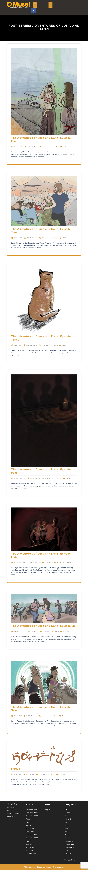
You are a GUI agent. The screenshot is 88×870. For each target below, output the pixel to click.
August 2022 (30, 819)
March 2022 (30, 832)
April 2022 (30, 829)
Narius (15, 769)
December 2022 (32, 813)
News (67, 838)
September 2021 (32, 838)
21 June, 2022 (18, 774)
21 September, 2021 (20, 478)
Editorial (68, 819)
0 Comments (46, 147)
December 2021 (32, 835)
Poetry (67, 851)
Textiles (67, 857)
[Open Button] (35, 5)
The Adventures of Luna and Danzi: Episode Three (41, 338)
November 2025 (32, 810)
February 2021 (31, 854)
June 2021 (29, 841)
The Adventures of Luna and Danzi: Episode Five (41, 555)
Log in (47, 810)
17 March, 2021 (18, 147)
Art (66, 810)
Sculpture (68, 854)
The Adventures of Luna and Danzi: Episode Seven (41, 708)
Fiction (57, 147)
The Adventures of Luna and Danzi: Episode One (41, 139)
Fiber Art (68, 822)
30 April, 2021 (18, 238)
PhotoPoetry (69, 847)
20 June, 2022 (18, 716)
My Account (11, 817)
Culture (67, 816)
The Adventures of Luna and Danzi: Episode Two (41, 230)
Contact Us (11, 807)
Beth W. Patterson (32, 147)
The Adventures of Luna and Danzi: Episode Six (43, 626)
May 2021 (29, 844)
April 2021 (30, 847)
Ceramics (68, 813)
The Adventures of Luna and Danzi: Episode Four (41, 471)
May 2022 (29, 825)
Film (66, 829)
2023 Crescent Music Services (37, 867)
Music (53, 774)
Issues (67, 832)
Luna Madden (30, 774)
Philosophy (69, 841)
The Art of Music (70, 860)
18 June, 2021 (18, 345)
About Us (10, 810)
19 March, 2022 (18, 631)
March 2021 (30, 851)
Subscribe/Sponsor (14, 814)
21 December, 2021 (20, 562)
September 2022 (32, 816)
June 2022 (29, 822)
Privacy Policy (12, 804)
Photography (69, 844)
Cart (8, 820)
